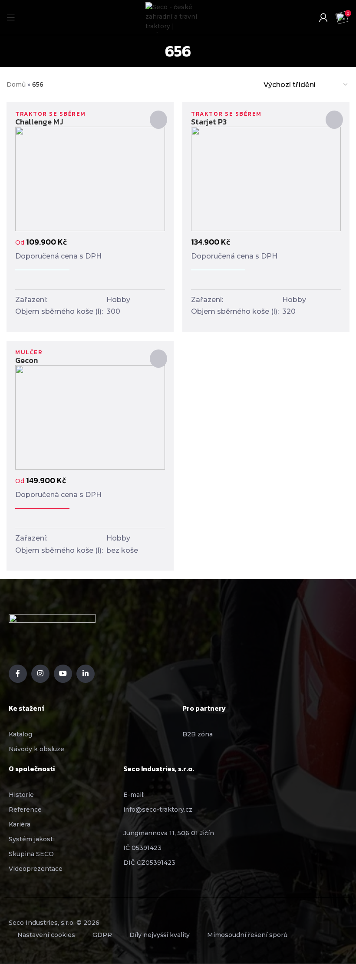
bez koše (122, 550)
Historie (21, 795)
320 (289, 311)
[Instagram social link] (40, 674)
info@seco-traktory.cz (157, 809)
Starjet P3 (209, 122)
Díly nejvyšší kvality (159, 935)
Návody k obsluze (36, 749)
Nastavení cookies (46, 935)
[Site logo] (175, 17)
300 (113, 311)
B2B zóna (197, 734)
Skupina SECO (31, 854)
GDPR (102, 935)
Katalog (20, 734)
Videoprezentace (36, 869)
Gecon (26, 360)
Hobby (118, 300)
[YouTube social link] (63, 674)
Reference (25, 809)
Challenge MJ (39, 122)
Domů (16, 84)
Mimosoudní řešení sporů (247, 935)
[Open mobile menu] (11, 17)
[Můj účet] (323, 17)
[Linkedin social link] (85, 674)
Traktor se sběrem (50, 114)
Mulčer (29, 352)
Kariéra (19, 824)
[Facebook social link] (18, 674)
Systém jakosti (32, 839)
